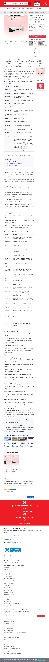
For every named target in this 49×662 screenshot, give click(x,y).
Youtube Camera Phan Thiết (15, 558)
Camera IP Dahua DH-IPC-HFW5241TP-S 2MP (7, 468)
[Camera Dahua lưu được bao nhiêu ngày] (23, 439)
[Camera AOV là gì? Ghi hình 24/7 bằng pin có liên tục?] (7, 439)
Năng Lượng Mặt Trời (28, 9)
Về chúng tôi (6, 567)
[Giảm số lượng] (30, 33)
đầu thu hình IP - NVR (8, 630)
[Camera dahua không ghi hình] (30, 438)
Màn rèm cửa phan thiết (9, 623)
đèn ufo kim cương (8, 601)
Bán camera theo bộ (8, 576)
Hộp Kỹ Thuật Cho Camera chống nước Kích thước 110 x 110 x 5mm (35, 48)
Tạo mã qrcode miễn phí (9, 646)
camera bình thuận (8, 635)
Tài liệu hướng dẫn (8, 573)
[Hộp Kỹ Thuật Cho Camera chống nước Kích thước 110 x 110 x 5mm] (31, 43)
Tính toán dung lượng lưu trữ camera (11, 637)
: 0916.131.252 (38, 36)
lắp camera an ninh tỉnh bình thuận (11, 634)
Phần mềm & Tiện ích (8, 605)
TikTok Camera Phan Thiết (13, 560)
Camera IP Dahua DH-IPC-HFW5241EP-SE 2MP (40, 79)
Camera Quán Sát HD (8, 8)
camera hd (6, 625)
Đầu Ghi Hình (21, 8)
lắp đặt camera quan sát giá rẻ (10, 594)
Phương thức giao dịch (8, 592)
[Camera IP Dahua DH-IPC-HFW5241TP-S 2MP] (7, 460)
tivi (4, 641)
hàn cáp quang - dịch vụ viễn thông (11, 580)
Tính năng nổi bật (12, 161)
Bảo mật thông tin (7, 585)
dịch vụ (5, 581)
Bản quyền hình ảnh (8, 606)
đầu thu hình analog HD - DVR (10, 628)
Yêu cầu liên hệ (41, 615)
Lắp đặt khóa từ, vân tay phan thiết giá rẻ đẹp (13, 9)
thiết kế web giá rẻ (7, 596)
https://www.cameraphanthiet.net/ (16, 555)
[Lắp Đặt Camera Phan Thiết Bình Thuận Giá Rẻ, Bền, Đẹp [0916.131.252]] (7, 3)
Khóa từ (5, 639)
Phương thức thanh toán (9, 590)
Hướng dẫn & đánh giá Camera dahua (16, 435)
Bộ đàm (5, 655)
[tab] (6, 41)
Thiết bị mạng (7, 650)
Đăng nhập (36, 4)
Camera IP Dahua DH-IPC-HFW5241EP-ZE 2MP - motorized (15, 468)
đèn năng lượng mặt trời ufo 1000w (11, 603)
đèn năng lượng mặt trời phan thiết (11, 597)
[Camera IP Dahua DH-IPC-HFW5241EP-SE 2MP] (40, 72)
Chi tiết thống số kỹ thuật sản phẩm (16, 163)
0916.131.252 (15, 422)
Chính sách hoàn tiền (8, 587)
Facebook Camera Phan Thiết (16, 557)
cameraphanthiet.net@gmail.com (17, 425)
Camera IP (15, 8)
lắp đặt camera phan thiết (9, 621)
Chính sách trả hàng (8, 589)
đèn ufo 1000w (7, 599)
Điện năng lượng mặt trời (9, 651)
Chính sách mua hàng (8, 583)
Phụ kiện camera (38, 8)
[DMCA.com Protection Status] (41, 660)
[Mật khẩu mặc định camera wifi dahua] (15, 439)
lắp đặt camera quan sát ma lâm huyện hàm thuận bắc (15, 632)
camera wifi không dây (29, 8)
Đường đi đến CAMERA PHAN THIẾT (11, 545)
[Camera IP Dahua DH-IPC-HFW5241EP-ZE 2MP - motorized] (15, 460)
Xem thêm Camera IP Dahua (19, 475)
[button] (5, 27)
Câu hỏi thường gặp (13, 165)
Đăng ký (37, 2)
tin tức (5, 571)
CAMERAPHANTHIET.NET (31, 659)
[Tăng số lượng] (36, 33)
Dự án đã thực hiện (8, 569)
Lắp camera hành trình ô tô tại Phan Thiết (12, 653)
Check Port (6, 644)
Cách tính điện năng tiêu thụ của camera (12, 648)
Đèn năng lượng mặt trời (9, 574)
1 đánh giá (36, 21)
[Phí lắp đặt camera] (40, 43)
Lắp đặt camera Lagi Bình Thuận (10, 642)
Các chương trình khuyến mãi (10, 578)
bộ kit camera (7, 626)
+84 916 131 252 (12, 539)
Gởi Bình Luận (30, 497)
